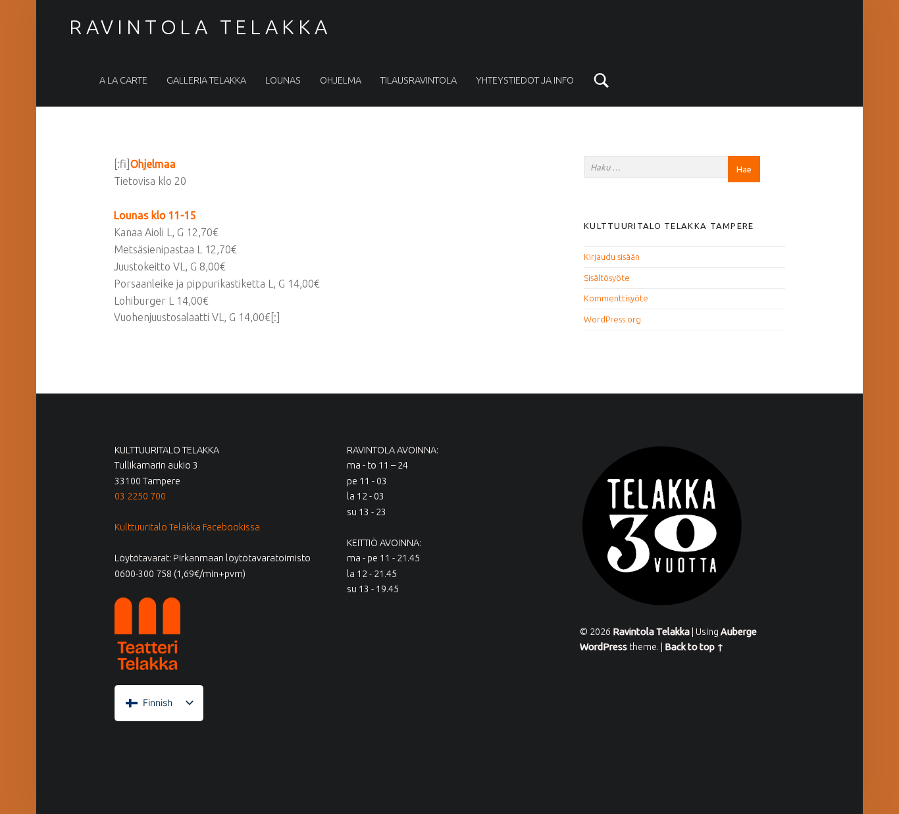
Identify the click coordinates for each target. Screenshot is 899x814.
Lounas (283, 80)
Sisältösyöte (607, 277)
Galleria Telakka (206, 80)
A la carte (123, 80)
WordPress (603, 647)
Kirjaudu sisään (612, 256)
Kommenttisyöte (616, 298)
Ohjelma (340, 80)
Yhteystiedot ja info (525, 80)
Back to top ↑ (694, 647)
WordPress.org (612, 319)
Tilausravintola (418, 80)
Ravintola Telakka (200, 27)
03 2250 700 (140, 496)
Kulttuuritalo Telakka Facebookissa (187, 527)
